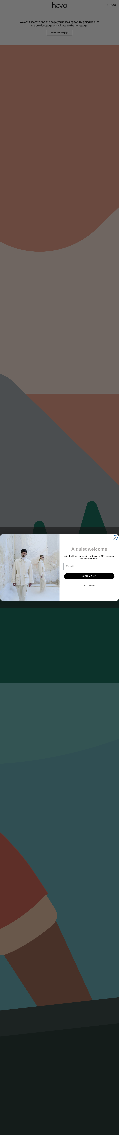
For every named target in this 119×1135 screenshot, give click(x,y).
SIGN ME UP (89, 576)
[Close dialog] (115, 537)
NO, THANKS (89, 585)
